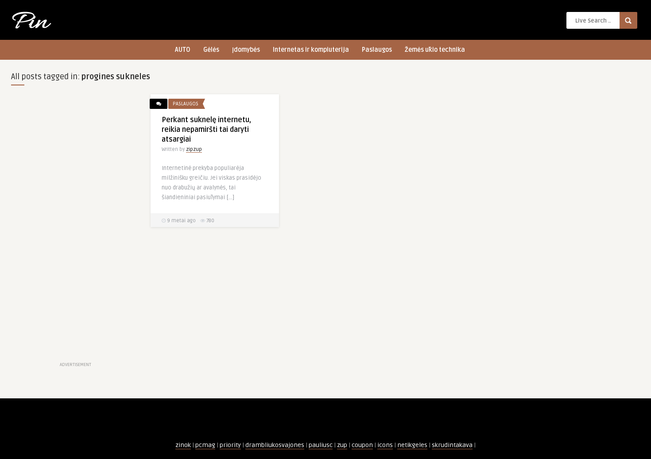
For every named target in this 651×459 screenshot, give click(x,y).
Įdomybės (246, 50)
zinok (183, 445)
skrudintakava (452, 445)
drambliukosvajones (274, 445)
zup (342, 445)
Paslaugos (377, 50)
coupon (362, 445)
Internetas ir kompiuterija (311, 50)
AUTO (182, 50)
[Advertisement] (75, 227)
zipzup (194, 149)
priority (230, 445)
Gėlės (211, 50)
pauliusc (321, 445)
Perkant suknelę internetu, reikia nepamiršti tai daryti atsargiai (206, 130)
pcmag (205, 445)
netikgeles (412, 445)
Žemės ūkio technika (435, 50)
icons (385, 445)
